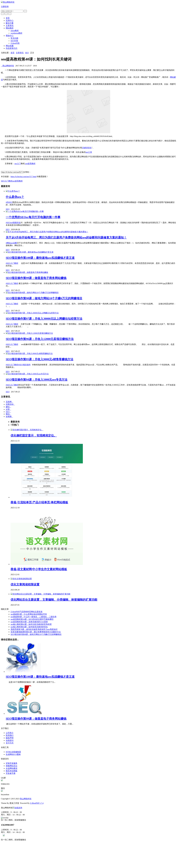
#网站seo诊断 (11, 243)
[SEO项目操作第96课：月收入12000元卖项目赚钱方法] (29, 333)
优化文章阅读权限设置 (25, 584)
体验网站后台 (11, 766)
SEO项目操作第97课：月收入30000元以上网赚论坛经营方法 (44, 318)
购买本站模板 (11, 771)
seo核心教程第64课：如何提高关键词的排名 (29, 627)
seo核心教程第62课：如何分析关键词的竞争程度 (31, 624)
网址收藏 (9, 46)
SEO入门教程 (6, 181)
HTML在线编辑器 (13, 752)
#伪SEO (9, 202)
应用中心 (9, 20)
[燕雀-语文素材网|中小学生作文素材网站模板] (47, 564)
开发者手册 (10, 773)
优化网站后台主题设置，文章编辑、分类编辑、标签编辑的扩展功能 (54, 599)
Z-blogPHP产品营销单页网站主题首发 (27, 612)
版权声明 (9, 738)
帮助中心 (9, 36)
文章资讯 (9, 26)
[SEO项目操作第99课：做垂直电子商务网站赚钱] (27, 272)
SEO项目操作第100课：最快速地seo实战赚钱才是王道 (40, 257)
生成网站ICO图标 (13, 754)
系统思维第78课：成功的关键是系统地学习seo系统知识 (34, 629)
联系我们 (9, 735)
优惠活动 (10, 404)
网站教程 (9, 28)
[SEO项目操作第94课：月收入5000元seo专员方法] (27, 374)
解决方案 (9, 23)
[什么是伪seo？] (13, 191)
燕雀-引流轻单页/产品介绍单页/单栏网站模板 (39, 502)
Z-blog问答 (15, 43)
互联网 (9, 402)
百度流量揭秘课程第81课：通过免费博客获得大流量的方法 (36, 632)
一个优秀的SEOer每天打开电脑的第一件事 (33, 217)
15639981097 (7, 825)
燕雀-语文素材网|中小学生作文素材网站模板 (39, 569)
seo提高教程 (30, 164)
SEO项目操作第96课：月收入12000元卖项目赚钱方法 (40, 338)
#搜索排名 (16, 223)
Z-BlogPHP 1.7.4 (36, 803)
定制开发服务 (11, 763)
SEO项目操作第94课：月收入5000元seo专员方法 (36, 379)
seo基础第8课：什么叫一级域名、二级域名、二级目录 (33, 617)
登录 (7, 7)
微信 (8, 414)
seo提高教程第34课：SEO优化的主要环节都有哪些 (32, 619)
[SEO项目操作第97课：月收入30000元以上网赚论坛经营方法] (32, 313)
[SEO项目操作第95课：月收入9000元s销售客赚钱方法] (29, 353)
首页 (8, 18)
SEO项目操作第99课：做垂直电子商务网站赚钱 (36, 278)
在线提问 (9, 740)
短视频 (9, 416)
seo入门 (17, 164)
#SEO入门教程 (12, 263)
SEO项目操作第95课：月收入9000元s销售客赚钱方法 (39, 359)
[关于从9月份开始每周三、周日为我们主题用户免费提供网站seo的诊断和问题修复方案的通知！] (47, 232)
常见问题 (14, 38)
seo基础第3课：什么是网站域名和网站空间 (29, 614)
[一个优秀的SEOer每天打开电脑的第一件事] (25, 211)
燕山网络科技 (7, 66)
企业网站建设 (11, 768)
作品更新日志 (11, 48)
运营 (8, 409)
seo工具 (89, 152)
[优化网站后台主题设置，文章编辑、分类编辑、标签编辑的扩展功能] (40, 594)
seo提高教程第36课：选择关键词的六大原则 (29, 622)
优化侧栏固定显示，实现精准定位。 (34, 435)
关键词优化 (87, 148)
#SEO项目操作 (24, 365)
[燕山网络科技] (7, 2)
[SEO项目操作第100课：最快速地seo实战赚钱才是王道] (29, 252)
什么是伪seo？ (15, 196)
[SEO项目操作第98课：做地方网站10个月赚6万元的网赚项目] (32, 293)
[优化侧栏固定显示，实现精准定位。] (27, 430)
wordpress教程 (16, 33)
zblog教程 (15, 31)
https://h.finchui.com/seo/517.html (23, 177)
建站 (8, 407)
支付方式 (9, 743)
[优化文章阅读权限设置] (21, 579)
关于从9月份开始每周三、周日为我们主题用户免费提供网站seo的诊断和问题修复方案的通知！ (66, 237)
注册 (3, 7)
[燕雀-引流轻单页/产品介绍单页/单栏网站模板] (47, 497)
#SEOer (9, 223)
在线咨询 (18, 808)
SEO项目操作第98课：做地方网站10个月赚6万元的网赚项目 (44, 298)
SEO (27, 53)
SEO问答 (14, 41)
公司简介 (9, 733)
